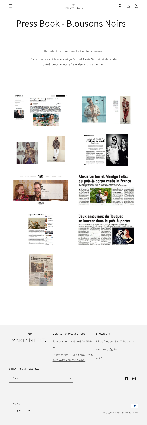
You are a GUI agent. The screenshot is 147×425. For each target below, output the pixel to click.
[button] (11, 6)
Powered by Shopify (129, 413)
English (18, 410)
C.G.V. (99, 357)
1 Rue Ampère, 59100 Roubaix (115, 341)
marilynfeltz (115, 413)
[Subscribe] (69, 378)
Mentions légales (107, 349)
